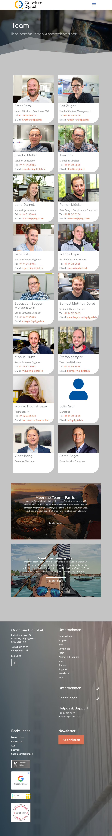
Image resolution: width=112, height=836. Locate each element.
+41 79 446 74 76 (72, 115)
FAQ (60, 678)
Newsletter (64, 673)
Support (62, 669)
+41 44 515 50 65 (27, 164)
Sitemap (15, 750)
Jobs (60, 661)
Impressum (17, 742)
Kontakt (62, 665)
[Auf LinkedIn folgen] (14, 662)
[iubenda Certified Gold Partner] (20, 799)
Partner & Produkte (68, 657)
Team (61, 653)
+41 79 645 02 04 (72, 214)
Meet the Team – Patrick (56, 497)
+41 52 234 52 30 (27, 415)
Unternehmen (65, 636)
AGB (13, 746)
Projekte (62, 641)
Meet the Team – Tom (56, 558)
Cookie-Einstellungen (22, 754)
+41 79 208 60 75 (27, 115)
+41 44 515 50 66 (27, 214)
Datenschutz (17, 737)
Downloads (64, 649)
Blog (60, 645)
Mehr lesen (56, 523)
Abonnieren (71, 740)
